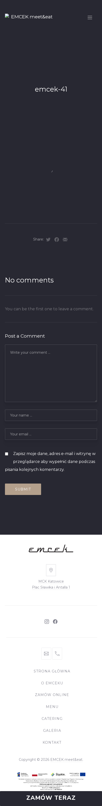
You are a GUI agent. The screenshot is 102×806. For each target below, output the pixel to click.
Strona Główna (52, 671)
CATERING (52, 718)
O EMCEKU (52, 683)
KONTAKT (52, 742)
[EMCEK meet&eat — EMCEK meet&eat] (29, 18)
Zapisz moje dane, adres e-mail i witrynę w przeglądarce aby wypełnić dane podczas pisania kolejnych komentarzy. (50, 461)
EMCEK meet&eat (66, 759)
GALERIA (52, 730)
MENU (52, 706)
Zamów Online (52, 695)
